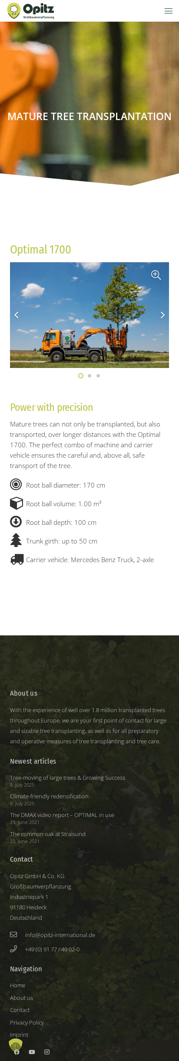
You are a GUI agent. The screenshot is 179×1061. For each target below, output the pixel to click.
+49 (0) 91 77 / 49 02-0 (52, 949)
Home (17, 985)
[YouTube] (32, 1052)
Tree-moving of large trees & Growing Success (67, 777)
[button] (168, 11)
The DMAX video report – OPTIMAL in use (62, 815)
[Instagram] (47, 1052)
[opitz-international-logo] (31, 11)
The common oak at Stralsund (48, 834)
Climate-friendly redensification (49, 796)
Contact (20, 1010)
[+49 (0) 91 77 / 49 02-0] (18, 948)
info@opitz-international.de (60, 935)
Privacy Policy (27, 1022)
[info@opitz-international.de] (18, 934)
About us (21, 998)
